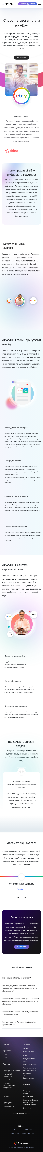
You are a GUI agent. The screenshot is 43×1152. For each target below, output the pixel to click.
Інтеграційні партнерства (7, 1075)
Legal (15, 1129)
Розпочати (21, 57)
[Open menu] (39, 4)
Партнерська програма (11, 1070)
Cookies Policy (28, 1129)
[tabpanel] (21, 886)
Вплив (25, 1055)
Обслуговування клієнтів (28, 1092)
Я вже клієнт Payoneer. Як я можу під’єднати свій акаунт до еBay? (20, 1013)
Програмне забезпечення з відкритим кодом (29, 1076)
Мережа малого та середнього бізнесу (29, 1069)
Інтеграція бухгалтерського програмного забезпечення (9, 1086)
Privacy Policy (15, 1133)
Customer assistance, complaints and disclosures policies (30, 1102)
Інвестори (26, 1045)
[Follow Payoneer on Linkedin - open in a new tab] (23, 1118)
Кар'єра (25, 1048)
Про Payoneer (8, 1103)
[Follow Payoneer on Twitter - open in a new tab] (16, 1118)
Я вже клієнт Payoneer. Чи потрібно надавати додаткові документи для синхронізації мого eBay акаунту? (20, 1001)
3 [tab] (25, 897)
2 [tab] (21, 897)
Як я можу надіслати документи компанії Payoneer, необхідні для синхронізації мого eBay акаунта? (19, 988)
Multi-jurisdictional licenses (29, 1060)
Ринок (5, 1058)
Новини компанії (29, 1052)
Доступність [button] (27, 1108)
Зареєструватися (28, 4)
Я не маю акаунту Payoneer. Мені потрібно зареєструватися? (19, 1023)
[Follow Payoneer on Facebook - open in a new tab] (20, 1118)
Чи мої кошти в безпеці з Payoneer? (16, 978)
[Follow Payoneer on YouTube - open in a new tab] (27, 1118)
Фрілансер (7, 1051)
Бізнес (5, 1054)
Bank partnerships (9, 1080)
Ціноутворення (8, 1106)
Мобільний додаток (29, 1064)
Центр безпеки (28, 1096)
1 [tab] (18, 897)
